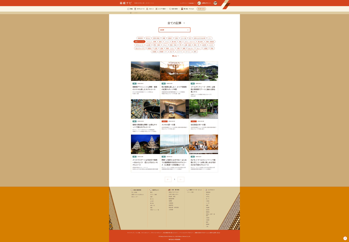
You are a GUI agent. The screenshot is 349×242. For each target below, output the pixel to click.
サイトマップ (130, 232)
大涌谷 (205, 48)
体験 (164, 38)
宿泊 (176, 38)
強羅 (184, 48)
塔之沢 (207, 194)
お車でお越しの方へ (174, 194)
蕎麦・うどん (170, 48)
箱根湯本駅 (171, 198)
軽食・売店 (173, 45)
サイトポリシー (145, 232)
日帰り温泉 (156, 38)
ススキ (211, 45)
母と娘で (200, 41)
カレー (198, 48)
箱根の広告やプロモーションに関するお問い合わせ (207, 232)
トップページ (183, 3)
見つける (202, 9)
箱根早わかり (155, 190)
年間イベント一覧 (154, 209)
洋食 (180, 41)
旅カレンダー (135, 196)
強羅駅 (170, 201)
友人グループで (140, 48)
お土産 (148, 45)
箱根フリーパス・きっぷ (196, 189)
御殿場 (207, 212)
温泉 (161, 48)
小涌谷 (207, 201)
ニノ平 (207, 203)
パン (209, 38)
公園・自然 (187, 45)
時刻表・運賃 (172, 196)
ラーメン (188, 51)
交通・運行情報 (175, 189)
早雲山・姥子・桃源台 (210, 214)
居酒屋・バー (163, 51)
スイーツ (179, 51)
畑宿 (207, 222)
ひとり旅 (183, 38)
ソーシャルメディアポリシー (186, 232)
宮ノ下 (172, 51)
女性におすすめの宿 (199, 38)
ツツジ (167, 41)
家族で (170, 38)
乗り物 (174, 41)
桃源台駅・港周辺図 (174, 207)
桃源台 (150, 48)
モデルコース (139, 45)
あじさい (190, 48)
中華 (178, 48)
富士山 (148, 38)
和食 (212, 48)
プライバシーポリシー (156, 232)
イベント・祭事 (151, 41)
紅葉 (156, 48)
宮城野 (207, 207)
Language (191, 3)
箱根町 (207, 224)
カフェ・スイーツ (190, 41)
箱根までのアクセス (174, 192)
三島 (207, 226)
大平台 (207, 196)
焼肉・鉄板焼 (210, 41)
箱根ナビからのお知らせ (138, 194)
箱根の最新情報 (137, 190)
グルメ (165, 45)
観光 (151, 192)
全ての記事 (174, 23)
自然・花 (152, 205)
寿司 (195, 51)
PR (180, 45)
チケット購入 (190, 192)
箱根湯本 (140, 38)
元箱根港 (171, 203)
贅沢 (160, 41)
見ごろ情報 (134, 192)
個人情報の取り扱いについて (170, 232)
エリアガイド (136, 12)
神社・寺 (196, 45)
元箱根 (154, 51)
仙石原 (204, 45)
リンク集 (138, 232)
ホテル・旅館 (153, 194)
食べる (152, 199)
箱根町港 (171, 205)
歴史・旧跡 (157, 45)
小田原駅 (171, 209)
